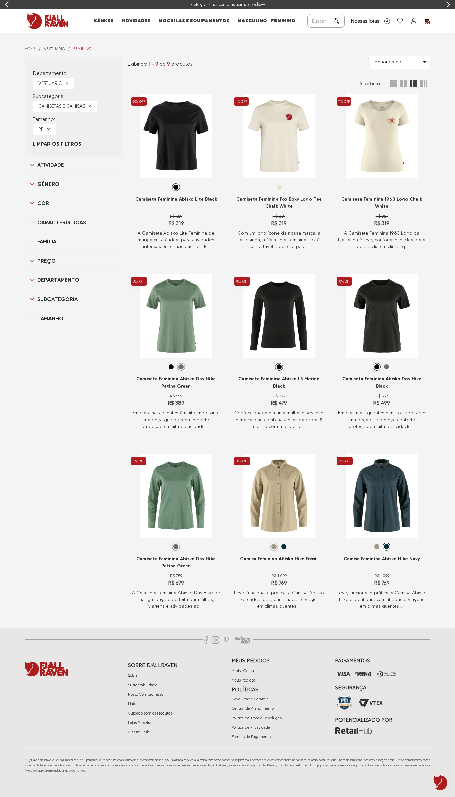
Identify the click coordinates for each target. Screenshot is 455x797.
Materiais (135, 703)
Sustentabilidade (142, 685)
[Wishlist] (400, 21)
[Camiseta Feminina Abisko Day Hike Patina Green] (176, 316)
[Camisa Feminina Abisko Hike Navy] (381, 496)
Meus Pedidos (243, 680)
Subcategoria (57, 299)
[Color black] (175, 187)
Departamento (58, 280)
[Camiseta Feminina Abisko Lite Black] (176, 136)
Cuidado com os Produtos (150, 713)
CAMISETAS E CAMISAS (61, 106)
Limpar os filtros (57, 144)
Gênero (48, 184)
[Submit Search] (336, 21)
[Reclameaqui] (242, 640)
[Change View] (393, 83)
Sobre (133, 675)
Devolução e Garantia (250, 699)
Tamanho (50, 318)
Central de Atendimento (253, 708)
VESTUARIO (54, 48)
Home (30, 48)
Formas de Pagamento (251, 736)
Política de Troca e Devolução (257, 718)
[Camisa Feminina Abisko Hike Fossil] (279, 496)
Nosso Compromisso (145, 694)
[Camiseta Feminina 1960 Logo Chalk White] (381, 136)
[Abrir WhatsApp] (440, 782)
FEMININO (82, 48)
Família (46, 241)
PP (41, 129)
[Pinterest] (226, 640)
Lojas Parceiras (140, 722)
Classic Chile (139, 732)
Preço (46, 261)
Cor (43, 203)
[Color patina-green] (181, 366)
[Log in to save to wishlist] (216, 99)
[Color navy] (283, 546)
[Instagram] (215, 640)
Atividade (50, 165)
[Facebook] (206, 640)
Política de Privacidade (251, 727)
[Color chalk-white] (279, 187)
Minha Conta (243, 670)
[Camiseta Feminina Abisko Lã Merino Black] (279, 316)
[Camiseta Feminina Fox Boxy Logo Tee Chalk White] (279, 136)
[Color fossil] (274, 546)
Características (61, 222)
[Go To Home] (46, 20)
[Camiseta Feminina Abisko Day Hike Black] (381, 316)
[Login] (413, 21)
